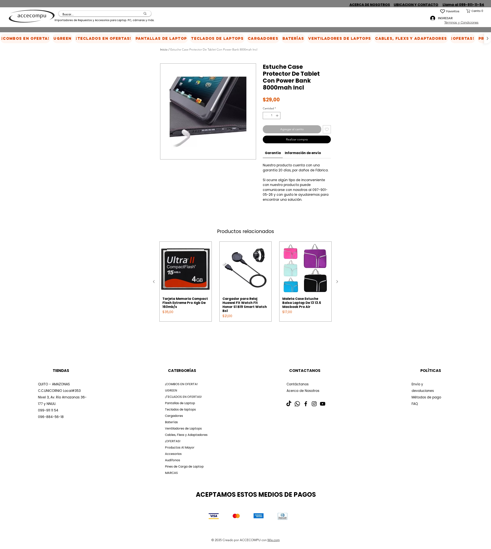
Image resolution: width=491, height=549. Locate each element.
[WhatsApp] (297, 404)
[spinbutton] (271, 115)
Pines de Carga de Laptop (184, 466)
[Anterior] (154, 281)
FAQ (415, 403)
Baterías (171, 422)
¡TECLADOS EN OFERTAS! (183, 397)
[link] (478, 11)
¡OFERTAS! (172, 441)
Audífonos (172, 460)
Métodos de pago (427, 397)
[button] (263, 38)
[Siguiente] (337, 281)
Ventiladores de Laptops (183, 428)
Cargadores (174, 416)
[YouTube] (322, 404)
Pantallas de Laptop (180, 403)
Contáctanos (298, 384)
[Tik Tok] (289, 404)
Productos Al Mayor (179, 447)
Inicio (164, 49)
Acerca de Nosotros (303, 390)
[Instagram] (314, 404)
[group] (245, 281)
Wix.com (273, 540)
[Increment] (277, 115)
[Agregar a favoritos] (327, 129)
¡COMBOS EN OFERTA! (181, 384)
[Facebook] (305, 404)
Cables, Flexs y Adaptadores (185, 435)
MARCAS (171, 473)
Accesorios (173, 454)
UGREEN (171, 390)
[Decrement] (265, 115)
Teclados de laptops (180, 409)
